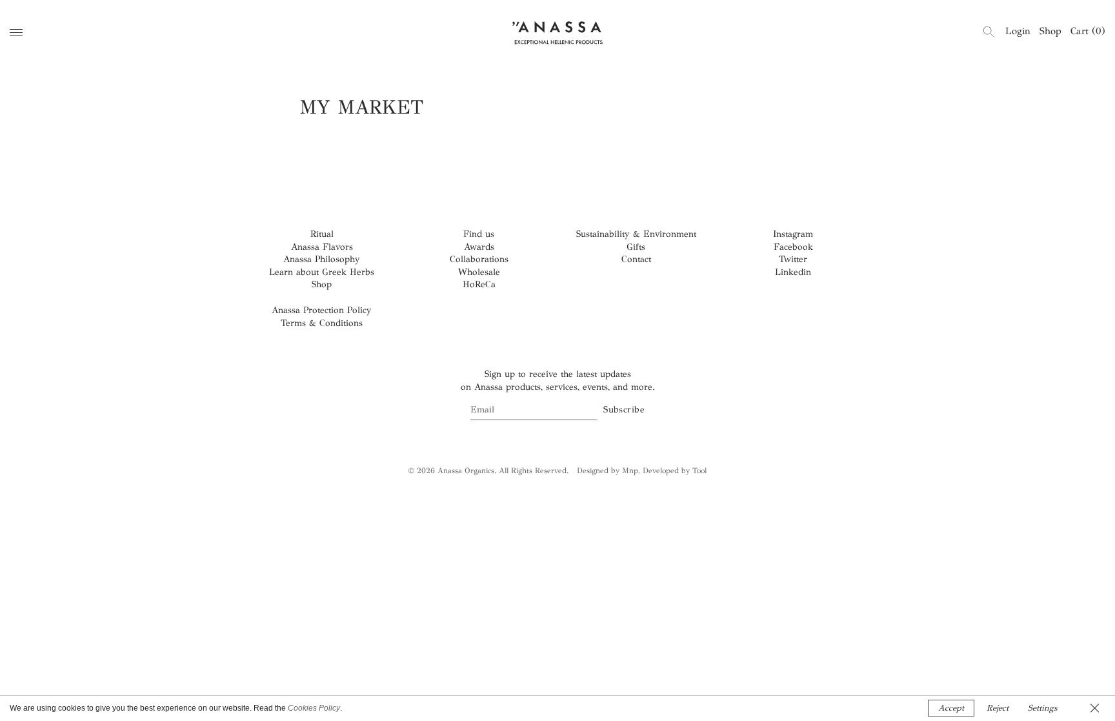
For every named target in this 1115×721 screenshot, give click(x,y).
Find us (478, 233)
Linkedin (793, 272)
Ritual (322, 233)
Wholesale (479, 272)
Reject (998, 708)
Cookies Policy (314, 708)
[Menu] (16, 32)
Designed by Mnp (607, 470)
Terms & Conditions (322, 323)
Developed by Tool (675, 470)
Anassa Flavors (322, 246)
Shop (1050, 31)
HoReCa (479, 284)
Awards (479, 246)
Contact (636, 259)
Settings (1042, 708)
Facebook (793, 246)
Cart (1087, 31)
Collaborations (479, 259)
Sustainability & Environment (636, 233)
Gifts (636, 246)
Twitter (793, 259)
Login (1017, 31)
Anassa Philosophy (321, 259)
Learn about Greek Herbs (321, 272)
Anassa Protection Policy (322, 310)
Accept (951, 708)
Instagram (793, 233)
